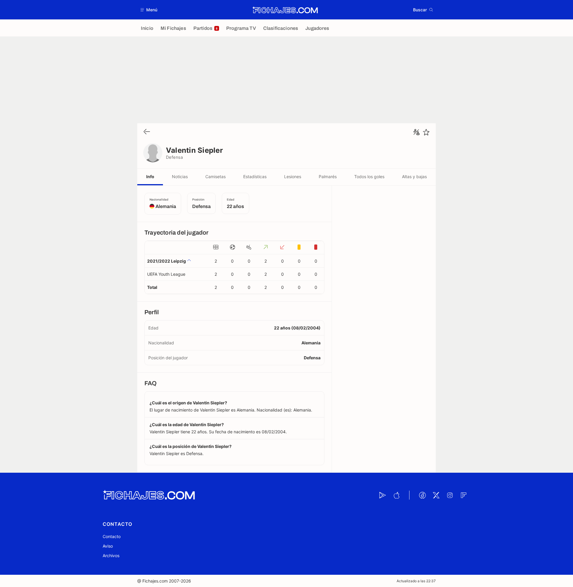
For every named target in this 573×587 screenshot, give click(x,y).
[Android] (382, 495)
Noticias (180, 176)
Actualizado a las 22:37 (416, 581)
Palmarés (328, 176)
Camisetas (215, 176)
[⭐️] (426, 132)
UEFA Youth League (166, 274)
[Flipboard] (463, 495)
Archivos (111, 555)
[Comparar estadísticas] (416, 132)
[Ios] (396, 495)
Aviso (108, 546)
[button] (149, 10)
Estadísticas (255, 176)
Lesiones (292, 176)
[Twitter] (436, 495)
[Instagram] (449, 495)
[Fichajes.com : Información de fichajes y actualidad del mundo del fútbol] (285, 9)
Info (150, 176)
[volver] (146, 132)
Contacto (112, 536)
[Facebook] (422, 495)
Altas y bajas (414, 176)
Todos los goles (369, 176)
